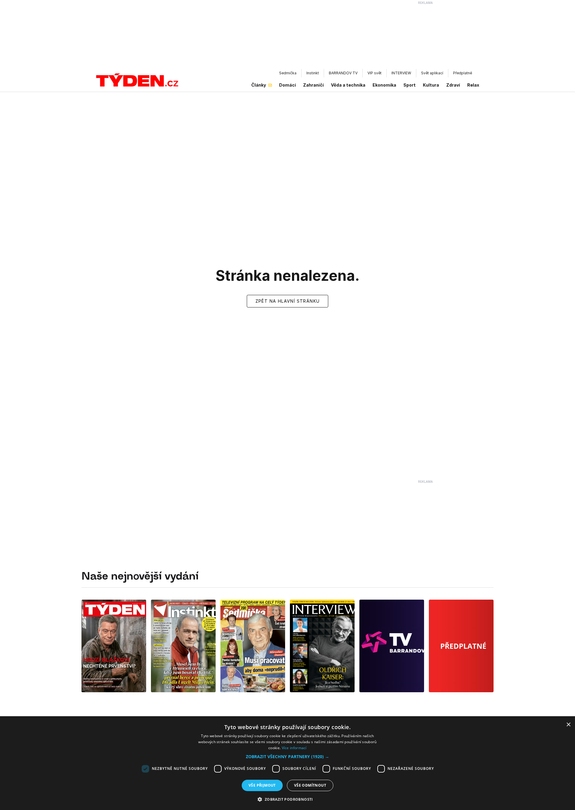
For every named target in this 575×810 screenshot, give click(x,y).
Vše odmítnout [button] (310, 785)
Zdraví (453, 85)
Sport (409, 85)
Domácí (287, 85)
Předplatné (462, 73)
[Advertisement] (287, 36)
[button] (287, 756)
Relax (473, 85)
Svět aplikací (432, 73)
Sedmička (287, 73)
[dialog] (287, 764)
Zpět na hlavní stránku (287, 301)
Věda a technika (348, 85)
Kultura (431, 85)
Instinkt (312, 73)
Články (258, 85)
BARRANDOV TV (343, 73)
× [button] (568, 724)
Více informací (294, 747)
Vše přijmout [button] (262, 785)
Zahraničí (313, 85)
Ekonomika (384, 85)
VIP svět (374, 73)
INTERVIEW (401, 73)
